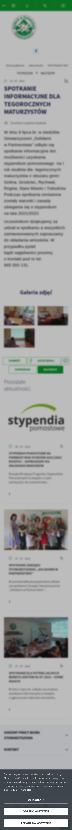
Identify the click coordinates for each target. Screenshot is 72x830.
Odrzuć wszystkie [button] (36, 811)
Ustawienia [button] (36, 800)
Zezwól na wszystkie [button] (36, 823)
